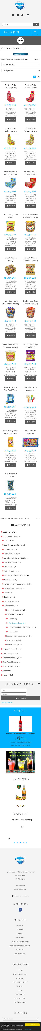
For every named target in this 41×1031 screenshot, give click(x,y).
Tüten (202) (13, 632)
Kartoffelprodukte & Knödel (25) (16, 575)
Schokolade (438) (13, 645)
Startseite (20, 926)
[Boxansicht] (34, 77)
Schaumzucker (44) (13, 640)
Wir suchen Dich (19, 998)
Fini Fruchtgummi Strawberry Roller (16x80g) (30, 174)
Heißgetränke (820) (11, 571)
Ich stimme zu (32, 1024)
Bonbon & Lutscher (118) (16, 610)
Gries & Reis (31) (10, 567)
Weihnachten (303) (10, 666)
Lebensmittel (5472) (11, 536)
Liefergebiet (19, 994)
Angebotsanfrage (20, 1002)
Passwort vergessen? (6, 702)
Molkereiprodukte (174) (13, 588)
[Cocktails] (20, 762)
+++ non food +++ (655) (11, 649)
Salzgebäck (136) (10, 601)
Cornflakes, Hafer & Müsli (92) (15, 558)
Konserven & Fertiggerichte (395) (17, 584)
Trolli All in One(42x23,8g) (22, 836)
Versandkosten (10, 110)
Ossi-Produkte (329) (11, 662)
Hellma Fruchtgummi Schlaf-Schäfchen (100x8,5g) (10, 390)
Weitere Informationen (28, 1029)
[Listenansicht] (38, 77)
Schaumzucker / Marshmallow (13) (22, 627)
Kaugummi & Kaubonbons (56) (18, 636)
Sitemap (20, 970)
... (20, 802)
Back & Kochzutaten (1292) (14, 545)
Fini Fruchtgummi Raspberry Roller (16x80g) (10, 174)
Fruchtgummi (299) (14, 614)
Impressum (19, 950)
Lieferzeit (20, 930)
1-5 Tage (14, 116)
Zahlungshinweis (19, 954)
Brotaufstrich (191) (11, 554)
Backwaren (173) (10, 549)
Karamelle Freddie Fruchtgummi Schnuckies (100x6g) (30, 390)
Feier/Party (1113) (9, 653)
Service (19, 990)
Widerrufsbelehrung (20, 974)
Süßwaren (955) (10, 606)
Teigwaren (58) (9, 597)
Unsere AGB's (19, 938)
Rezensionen (20, 779)
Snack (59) (8, 593)
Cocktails (20, 986)
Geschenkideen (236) (11, 658)
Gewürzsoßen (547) (11, 562)
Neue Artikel (8, 675)
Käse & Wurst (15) (10, 580)
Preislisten (19, 978)
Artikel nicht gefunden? (19, 982)
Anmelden (21, 698)
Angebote (7, 671)
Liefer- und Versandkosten (20, 942)
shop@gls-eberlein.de (21, 896)
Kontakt (19, 934)
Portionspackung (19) (17, 623)
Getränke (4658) (9, 532)
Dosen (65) (13, 619)
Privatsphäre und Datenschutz (20, 946)
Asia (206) (8, 541)
